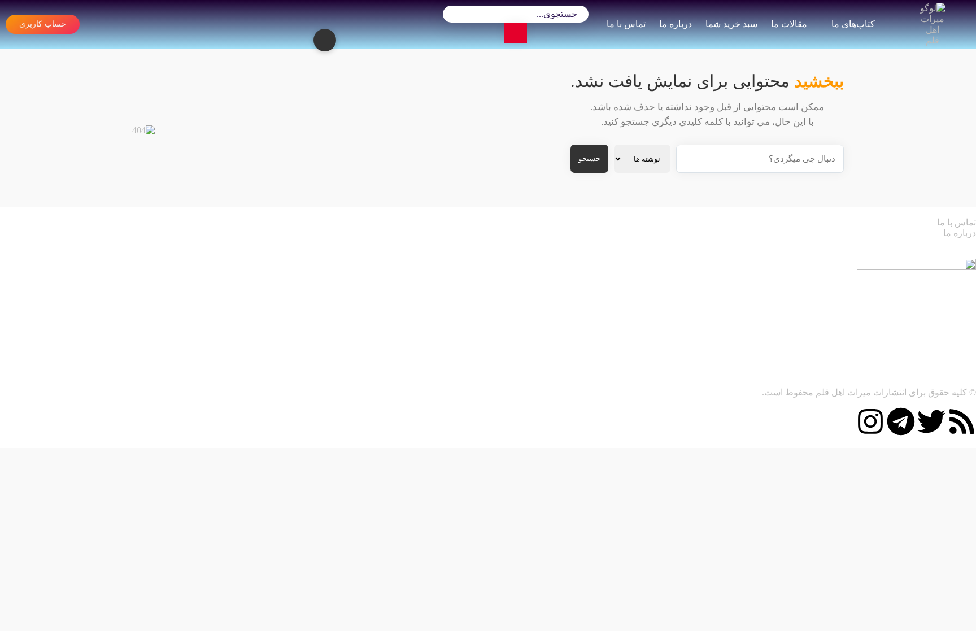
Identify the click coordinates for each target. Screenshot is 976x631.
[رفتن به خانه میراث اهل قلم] (932, 24)
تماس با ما (626, 24)
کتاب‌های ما (853, 24)
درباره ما (675, 24)
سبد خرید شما (731, 24)
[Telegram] (901, 421)
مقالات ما (789, 24)
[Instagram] (870, 421)
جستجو (589, 158)
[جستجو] (515, 33)
